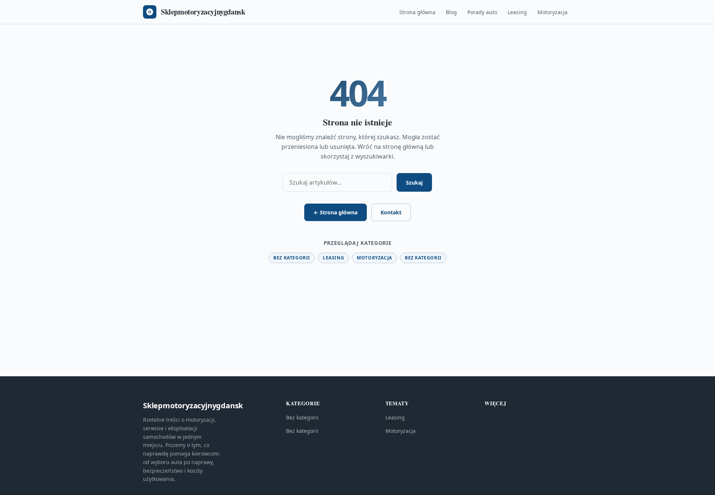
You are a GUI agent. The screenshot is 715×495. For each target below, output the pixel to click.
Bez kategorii (291, 258)
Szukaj (414, 182)
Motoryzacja (552, 12)
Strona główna (417, 12)
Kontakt (391, 212)
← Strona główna (336, 212)
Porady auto (482, 12)
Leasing (517, 12)
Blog (451, 12)
